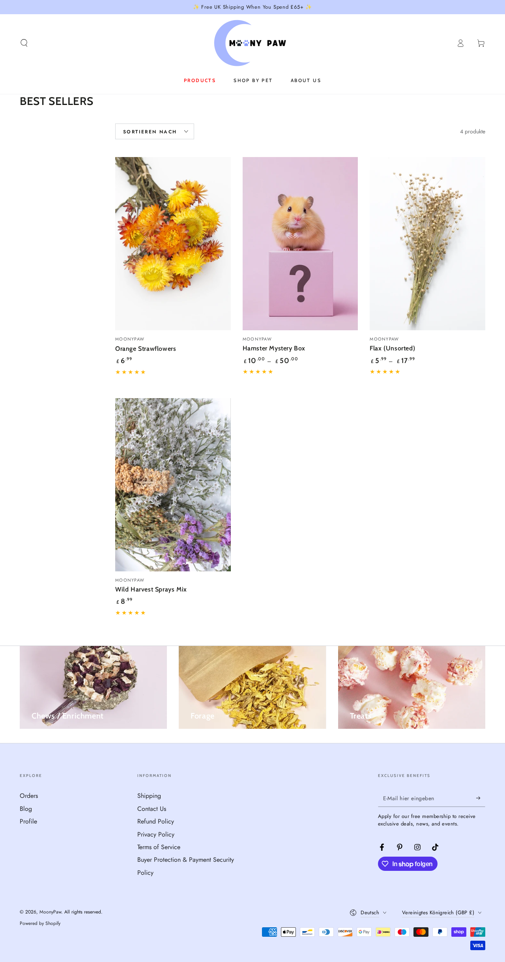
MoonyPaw (50, 911)
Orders (29, 795)
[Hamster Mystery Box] (300, 243)
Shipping (149, 795)
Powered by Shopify (40, 923)
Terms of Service (158, 847)
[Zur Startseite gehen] (253, 43)
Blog (26, 808)
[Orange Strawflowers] (173, 243)
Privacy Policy (155, 834)
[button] (24, 43)
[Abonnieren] (480, 798)
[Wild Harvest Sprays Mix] (173, 484)
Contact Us (151, 808)
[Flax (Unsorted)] (427, 243)
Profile (28, 821)
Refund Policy (155, 821)
